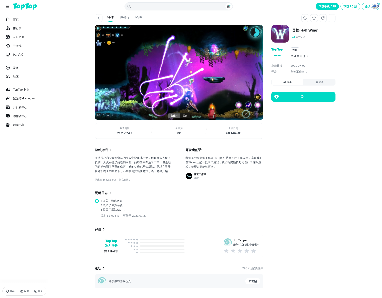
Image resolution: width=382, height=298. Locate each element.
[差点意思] (240, 251)
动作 (295, 49)
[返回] (98, 18)
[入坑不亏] (247, 251)
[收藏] (314, 18)
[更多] (331, 18)
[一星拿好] (226, 251)
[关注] (305, 18)
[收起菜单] (7, 6)
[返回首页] (25, 6)
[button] (371, 6)
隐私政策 (124, 179)
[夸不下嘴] (233, 251)
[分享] (323, 18)
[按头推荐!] (254, 251)
